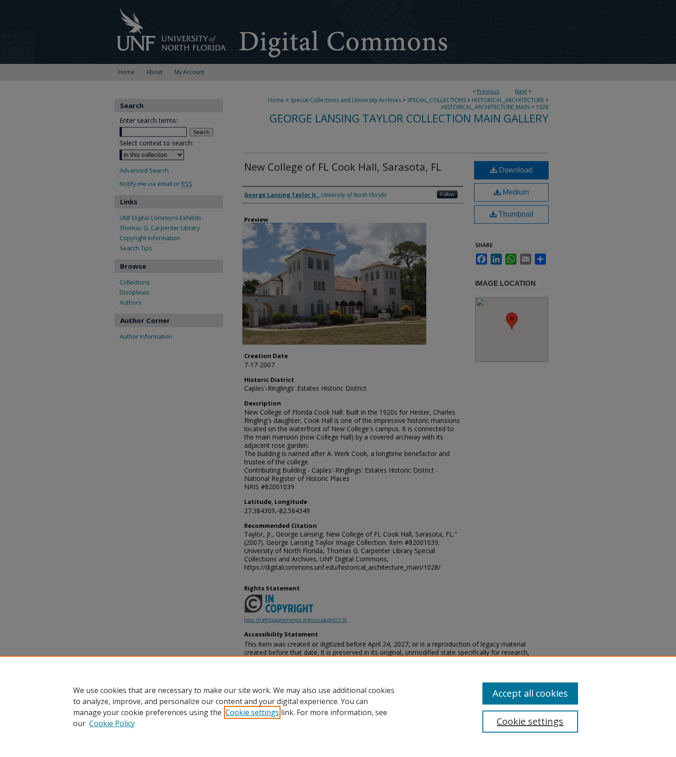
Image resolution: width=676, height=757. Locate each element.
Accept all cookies (530, 693)
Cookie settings (252, 712)
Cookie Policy (112, 723)
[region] (338, 706)
